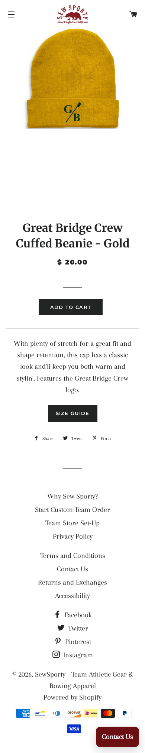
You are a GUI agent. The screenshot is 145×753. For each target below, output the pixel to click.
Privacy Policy (73, 536)
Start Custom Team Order (72, 510)
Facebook (77, 615)
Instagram (77, 655)
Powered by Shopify (73, 697)
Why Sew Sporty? (72, 496)
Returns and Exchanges (72, 582)
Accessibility (72, 596)
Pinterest (77, 642)
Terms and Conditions (72, 556)
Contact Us (72, 569)
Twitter (77, 628)
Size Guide (73, 413)
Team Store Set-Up (72, 523)
